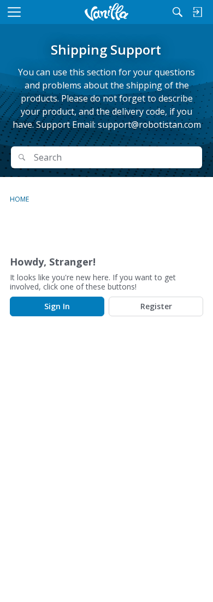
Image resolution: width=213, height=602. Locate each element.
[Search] (177, 12)
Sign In (57, 306)
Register (156, 306)
